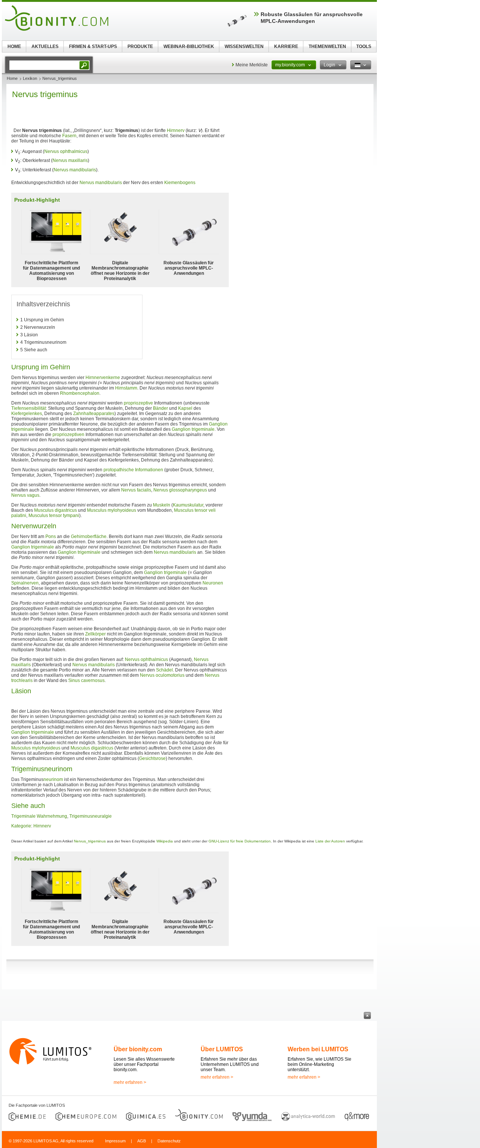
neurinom (53, 779)
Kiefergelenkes (26, 413)
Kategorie (21, 826)
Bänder (160, 408)
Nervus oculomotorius (162, 675)
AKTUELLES (45, 46)
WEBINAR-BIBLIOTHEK (189, 46)
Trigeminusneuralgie (90, 816)
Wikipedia (164, 841)
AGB (141, 1141)
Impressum (115, 1141)
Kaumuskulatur (188, 505)
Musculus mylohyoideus (111, 510)
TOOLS (363, 46)
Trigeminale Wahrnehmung (39, 816)
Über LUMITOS (222, 1049)
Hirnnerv (175, 130)
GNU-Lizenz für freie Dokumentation (239, 841)
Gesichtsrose (152, 758)
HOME (14, 46)
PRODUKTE (140, 46)
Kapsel (185, 408)
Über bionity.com (138, 1049)
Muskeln (161, 505)
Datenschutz (169, 1141)
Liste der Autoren (330, 841)
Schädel (164, 670)
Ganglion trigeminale (193, 429)
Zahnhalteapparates (93, 413)
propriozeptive (138, 403)
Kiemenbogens (179, 182)
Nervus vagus (25, 495)
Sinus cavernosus (86, 680)
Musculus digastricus (55, 510)
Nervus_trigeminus (90, 841)
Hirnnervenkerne (103, 377)
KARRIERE (286, 46)
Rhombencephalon (79, 393)
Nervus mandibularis (75, 169)
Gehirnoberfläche (88, 536)
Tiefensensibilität (28, 408)
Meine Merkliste (252, 64)
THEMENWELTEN (327, 46)
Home (12, 78)
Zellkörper (95, 634)
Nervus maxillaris (70, 160)
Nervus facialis (136, 490)
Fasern (69, 135)
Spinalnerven (25, 583)
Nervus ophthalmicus (65, 151)
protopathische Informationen (133, 469)
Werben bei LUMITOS (318, 1049)
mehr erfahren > (130, 1082)
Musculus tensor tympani (53, 515)
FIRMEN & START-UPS (93, 46)
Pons (50, 536)
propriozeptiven (68, 434)
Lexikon (30, 78)
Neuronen (212, 583)
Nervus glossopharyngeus (180, 490)
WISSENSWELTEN (244, 46)
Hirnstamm (126, 388)
